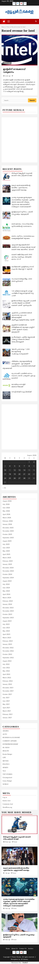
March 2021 (7, 711)
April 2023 (6, 634)
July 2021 (6, 698)
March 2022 (7, 678)
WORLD (5, 784)
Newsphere (14, 959)
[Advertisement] (19, 137)
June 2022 (6, 668)
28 (24, 478)
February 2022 (8, 681)
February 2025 (8, 561)
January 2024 (7, 604)
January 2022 (7, 684)
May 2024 (6, 591)
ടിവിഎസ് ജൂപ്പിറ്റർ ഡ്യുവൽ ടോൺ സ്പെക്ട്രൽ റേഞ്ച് (17, 838)
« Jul (4, 488)
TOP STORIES (7, 774)
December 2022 (8, 648)
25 (10, 478)
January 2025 (7, 564)
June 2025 (6, 548)
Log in (5, 797)
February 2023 (8, 641)
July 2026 (6, 504)
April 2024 (6, 594)
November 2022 (8, 651)
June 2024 (6, 588)
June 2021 (6, 701)
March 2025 (7, 558)
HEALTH (6, 751)
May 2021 (6, 704)
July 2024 (6, 584)
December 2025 (8, 528)
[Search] (36, 21)
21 (24, 474)
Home (8, 949)
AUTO (5, 734)
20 (19, 474)
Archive (30, 949)
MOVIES (6, 761)
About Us (14, 949)
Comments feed (8, 804)
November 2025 (8, 531)
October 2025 (7, 534)
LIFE (4, 758)
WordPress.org (7, 807)
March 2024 (7, 598)
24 (5, 478)
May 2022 (6, 671)
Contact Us (23, 949)
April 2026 (6, 514)
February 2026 (8, 521)
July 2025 (6, 544)
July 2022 (6, 664)
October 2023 (7, 614)
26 (15, 478)
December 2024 (8, 568)
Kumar (15, 842)
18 (10, 474)
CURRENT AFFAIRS (10, 741)
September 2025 (8, 538)
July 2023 (6, 624)
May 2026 (6, 511)
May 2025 (6, 551)
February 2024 (8, 601)
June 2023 (6, 628)
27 (19, 478)
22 (29, 474)
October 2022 (7, 654)
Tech (4, 771)
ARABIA (6, 731)
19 (15, 474)
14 (24, 470)
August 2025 (7, 541)
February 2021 (8, 714)
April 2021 (6, 708)
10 (5, 470)
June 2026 (6, 508)
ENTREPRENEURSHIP (10, 744)
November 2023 (8, 611)
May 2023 (6, 631)
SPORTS (5, 768)
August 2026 (7, 501)
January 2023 (7, 644)
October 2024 (7, 574)
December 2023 (8, 608)
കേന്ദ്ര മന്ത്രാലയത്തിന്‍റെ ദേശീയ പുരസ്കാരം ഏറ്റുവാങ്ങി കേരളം (16, 869)
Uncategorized (7, 778)
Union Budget (7, 781)
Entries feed (6, 801)
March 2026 (7, 518)
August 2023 (7, 621)
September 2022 (8, 658)
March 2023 (7, 638)
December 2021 (8, 688)
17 (5, 474)
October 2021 (7, 694)
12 (15, 470)
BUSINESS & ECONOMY (11, 738)
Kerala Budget (7, 754)
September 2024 (8, 578)
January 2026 (7, 524)
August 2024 (7, 581)
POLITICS (6, 764)
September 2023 (8, 618)
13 (19, 470)
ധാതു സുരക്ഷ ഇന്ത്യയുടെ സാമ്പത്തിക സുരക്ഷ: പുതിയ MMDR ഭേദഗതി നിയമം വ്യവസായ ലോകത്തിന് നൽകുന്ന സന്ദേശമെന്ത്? (19, 902)
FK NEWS (6, 748)
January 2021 (7, 718)
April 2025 (6, 554)
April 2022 (6, 674)
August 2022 (7, 661)
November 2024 (8, 571)
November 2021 (8, 691)
